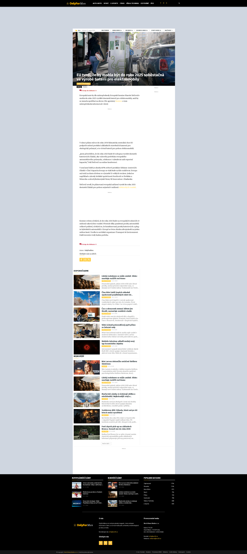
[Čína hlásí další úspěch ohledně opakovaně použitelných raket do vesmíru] (87, 298)
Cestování (104, 398)
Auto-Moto (105, 431)
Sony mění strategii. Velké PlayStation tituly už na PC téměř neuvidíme (93, 502)
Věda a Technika (84, 84)
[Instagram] (163, 3)
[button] (179, 3)
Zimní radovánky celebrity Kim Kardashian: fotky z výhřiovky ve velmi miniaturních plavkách (93, 484)
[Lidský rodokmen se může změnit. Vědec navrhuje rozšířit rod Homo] (87, 282)
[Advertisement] (109, 124)
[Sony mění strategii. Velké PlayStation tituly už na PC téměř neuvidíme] (76, 503)
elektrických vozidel (127, 187)
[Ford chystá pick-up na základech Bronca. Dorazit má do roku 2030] (87, 432)
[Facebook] (161, 3)
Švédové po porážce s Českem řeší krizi (92, 493)
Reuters (85, 87)
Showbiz (104, 366)
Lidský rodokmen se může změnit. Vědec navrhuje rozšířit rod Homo (119, 277)
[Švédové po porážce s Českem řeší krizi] (76, 494)
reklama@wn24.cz (155, 538)
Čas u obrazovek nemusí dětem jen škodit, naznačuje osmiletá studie (117, 310)
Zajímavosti (105, 415)
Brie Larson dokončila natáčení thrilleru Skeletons (119, 362)
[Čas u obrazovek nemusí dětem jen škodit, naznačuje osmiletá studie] (87, 315)
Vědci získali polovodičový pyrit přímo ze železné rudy (119, 326)
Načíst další (105, 443)
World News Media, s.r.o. (71, 552)
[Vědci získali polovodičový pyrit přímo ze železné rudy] (87, 331)
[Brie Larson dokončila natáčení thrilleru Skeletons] (87, 367)
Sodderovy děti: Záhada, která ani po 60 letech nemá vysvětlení (119, 411)
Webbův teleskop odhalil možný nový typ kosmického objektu (118, 342)
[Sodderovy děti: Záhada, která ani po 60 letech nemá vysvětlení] (87, 416)
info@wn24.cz (113, 532)
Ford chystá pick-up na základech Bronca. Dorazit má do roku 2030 (116, 427)
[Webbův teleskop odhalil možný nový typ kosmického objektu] (87, 347)
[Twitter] (166, 3)
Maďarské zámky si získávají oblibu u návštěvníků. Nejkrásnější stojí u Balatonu (118, 395)
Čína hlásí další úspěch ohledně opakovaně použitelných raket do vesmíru (116, 293)
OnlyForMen (89, 250)
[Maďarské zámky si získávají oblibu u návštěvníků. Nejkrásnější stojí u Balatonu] (87, 400)
